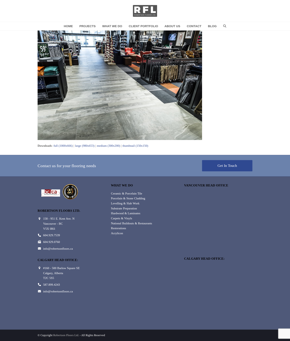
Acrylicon (117, 233)
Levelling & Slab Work (125, 203)
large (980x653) (84, 145)
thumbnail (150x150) (135, 145)
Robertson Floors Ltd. (66, 335)
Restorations (118, 228)
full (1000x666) (63, 145)
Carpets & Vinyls (121, 218)
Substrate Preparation (124, 208)
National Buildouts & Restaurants (131, 223)
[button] (224, 26)
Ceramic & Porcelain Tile (126, 193)
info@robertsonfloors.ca (58, 248)
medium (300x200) (108, 145)
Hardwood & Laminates (125, 213)
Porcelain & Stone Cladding (128, 198)
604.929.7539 (51, 235)
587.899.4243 (51, 284)
